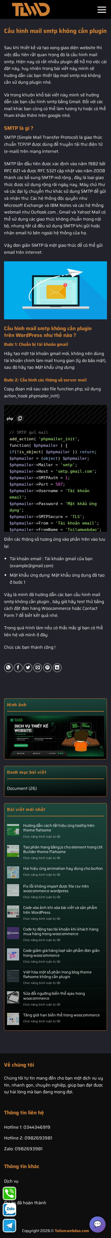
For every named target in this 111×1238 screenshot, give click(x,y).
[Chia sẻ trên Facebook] (18, 667)
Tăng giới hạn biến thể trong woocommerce (61, 1015)
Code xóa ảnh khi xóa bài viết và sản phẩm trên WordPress (60, 910)
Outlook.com (43, 212)
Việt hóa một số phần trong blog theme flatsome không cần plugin (57, 974)
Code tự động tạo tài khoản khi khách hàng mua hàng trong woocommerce (60, 931)
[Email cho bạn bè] (37, 667)
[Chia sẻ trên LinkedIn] (57, 667)
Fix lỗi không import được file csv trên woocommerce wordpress (56, 889)
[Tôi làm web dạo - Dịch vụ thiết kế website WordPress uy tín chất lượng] (31, 9)
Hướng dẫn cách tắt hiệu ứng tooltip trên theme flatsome (59, 828)
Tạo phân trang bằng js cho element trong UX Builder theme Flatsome (63, 849)
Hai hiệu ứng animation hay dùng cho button (63, 868)
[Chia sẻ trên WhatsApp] (8, 667)
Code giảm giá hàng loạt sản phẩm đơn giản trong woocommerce (61, 953)
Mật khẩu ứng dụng (54, 367)
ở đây (42, 634)
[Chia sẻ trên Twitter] (27, 667)
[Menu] (102, 9)
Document (17, 788)
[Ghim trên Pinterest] (47, 667)
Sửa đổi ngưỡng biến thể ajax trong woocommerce (54, 996)
